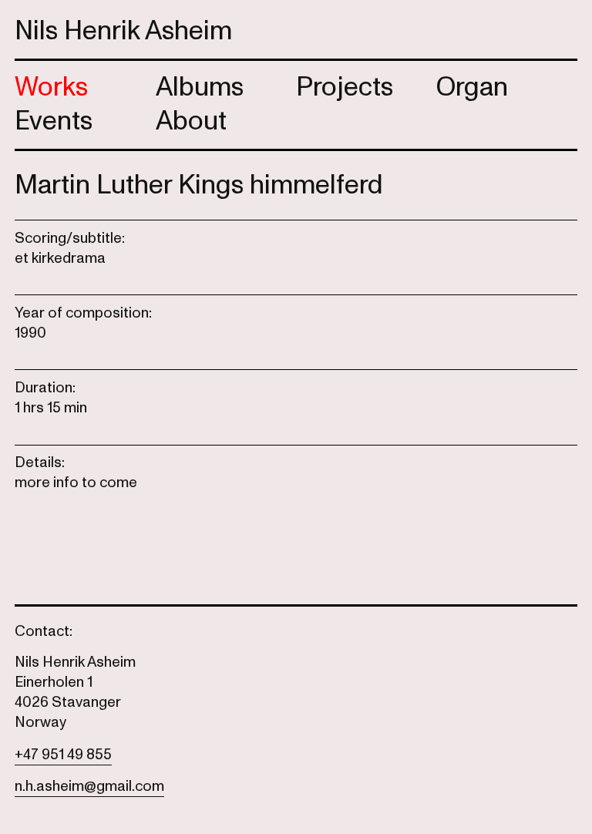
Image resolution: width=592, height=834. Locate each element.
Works (51, 87)
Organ (472, 87)
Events (53, 121)
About (191, 121)
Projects (344, 87)
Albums (200, 87)
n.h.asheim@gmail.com (89, 786)
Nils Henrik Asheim (123, 30)
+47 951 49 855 (63, 755)
